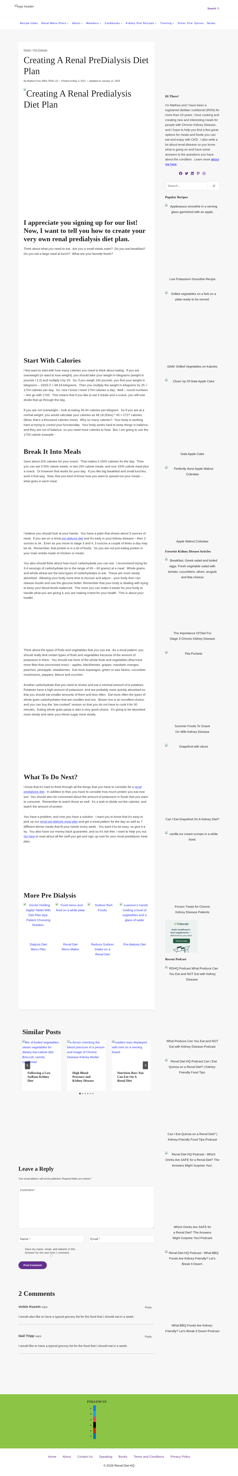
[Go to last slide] (27, 1065)
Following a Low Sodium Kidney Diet (39, 1076)
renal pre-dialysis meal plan (59, 821)
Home (27, 50)
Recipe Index (29, 23)
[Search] (214, 186)
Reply (148, 1307)
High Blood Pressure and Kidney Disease (83, 1076)
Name (25, 1239)
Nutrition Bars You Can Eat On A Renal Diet (130, 1076)
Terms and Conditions (149, 1456)
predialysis (84, 239)
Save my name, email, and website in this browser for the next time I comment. (50, 1251)
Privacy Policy (180, 1456)
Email (95, 1239)
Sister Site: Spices (191, 23)
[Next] (145, 1065)
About (67, 1456)
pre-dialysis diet (72, 538)
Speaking (105, 1456)
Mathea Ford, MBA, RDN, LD (42, 80)
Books (211, 23)
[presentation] (41, 1053)
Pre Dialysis (40, 50)
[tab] (80, 1093)
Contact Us (85, 1456)
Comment (28, 1190)
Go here (29, 836)
